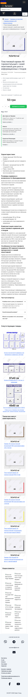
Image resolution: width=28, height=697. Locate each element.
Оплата (3, 662)
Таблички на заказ (6, 671)
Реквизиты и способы (8, 134)
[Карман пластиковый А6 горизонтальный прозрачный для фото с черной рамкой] (15, 546)
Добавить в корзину (18, 106)
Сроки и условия (7, 122)
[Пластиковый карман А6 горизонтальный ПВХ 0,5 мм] (15, 461)
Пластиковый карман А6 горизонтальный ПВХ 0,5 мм (12, 473)
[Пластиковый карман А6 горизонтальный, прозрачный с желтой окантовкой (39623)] (15, 517)
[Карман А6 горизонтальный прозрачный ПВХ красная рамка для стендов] (15, 488)
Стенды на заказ (6, 673)
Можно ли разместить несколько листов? (12, 317)
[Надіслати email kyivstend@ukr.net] (14, 652)
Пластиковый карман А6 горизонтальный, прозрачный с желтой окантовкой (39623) (13, 530)
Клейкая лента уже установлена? (12, 301)
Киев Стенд (4, 74)
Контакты (4, 658)
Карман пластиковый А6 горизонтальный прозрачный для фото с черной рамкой (13, 559)
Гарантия (3, 666)
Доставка (4, 664)
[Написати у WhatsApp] (22, 641)
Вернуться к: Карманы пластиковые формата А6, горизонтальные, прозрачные (14, 410)
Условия (5, 144)
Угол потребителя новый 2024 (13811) (14, 407)
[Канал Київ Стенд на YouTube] (18, 684)
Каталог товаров (6, 669)
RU (24, 14)
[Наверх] (25, 694)
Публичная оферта (6, 678)
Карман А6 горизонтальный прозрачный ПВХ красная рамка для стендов (14, 501)
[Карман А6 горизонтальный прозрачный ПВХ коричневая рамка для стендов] (15, 432)
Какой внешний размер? (9, 312)
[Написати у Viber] (5, 641)
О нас (2, 660)
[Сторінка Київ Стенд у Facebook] (9, 684)
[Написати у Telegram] (14, 641)
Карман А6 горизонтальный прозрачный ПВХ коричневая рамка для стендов (14, 445)
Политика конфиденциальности (10, 676)
